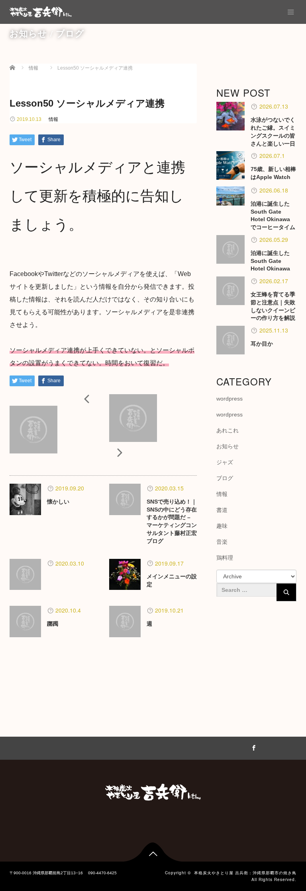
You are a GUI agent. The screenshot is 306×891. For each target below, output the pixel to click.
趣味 (222, 526)
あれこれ (227, 430)
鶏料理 (224, 557)
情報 (53, 119)
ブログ (224, 478)
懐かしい (58, 501)
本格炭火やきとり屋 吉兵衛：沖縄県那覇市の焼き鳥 (245, 872)
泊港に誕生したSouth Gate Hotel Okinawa (270, 261)
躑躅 (52, 624)
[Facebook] (253, 747)
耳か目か (262, 343)
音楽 (222, 542)
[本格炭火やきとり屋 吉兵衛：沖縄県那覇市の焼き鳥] (41, 12)
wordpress (229, 398)
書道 (222, 510)
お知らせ (227, 446)
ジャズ (224, 462)
